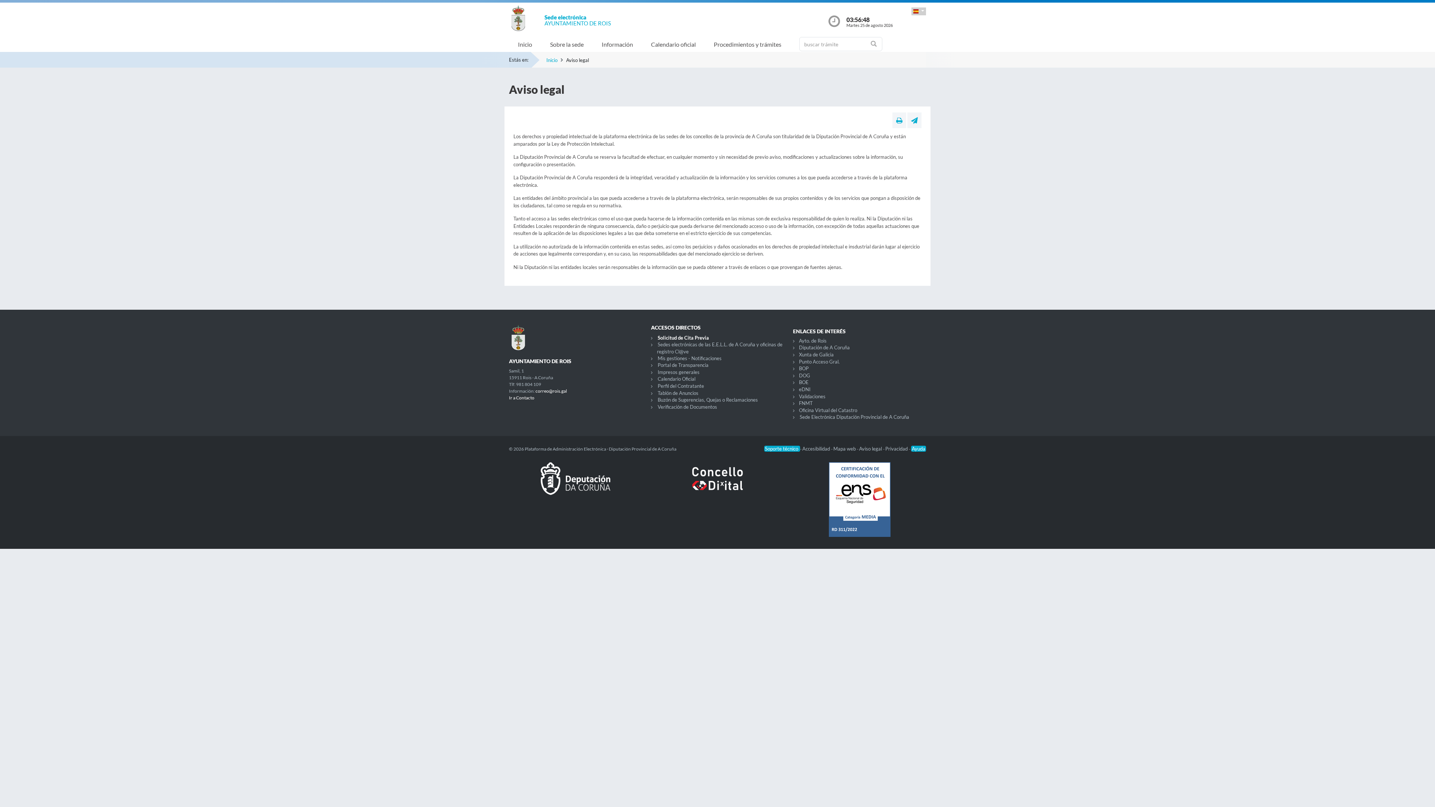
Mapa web (845, 449)
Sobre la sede (567, 44)
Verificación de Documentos (687, 407)
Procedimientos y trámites (747, 44)
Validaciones (812, 396)
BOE (804, 382)
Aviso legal (871, 449)
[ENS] (859, 505)
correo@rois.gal (551, 391)
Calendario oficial (673, 44)
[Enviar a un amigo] (914, 120)
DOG (804, 375)
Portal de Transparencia (683, 365)
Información (617, 44)
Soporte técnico (782, 449)
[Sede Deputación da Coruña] (575, 484)
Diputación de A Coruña (824, 347)
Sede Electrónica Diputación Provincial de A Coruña (854, 417)
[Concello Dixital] (717, 484)
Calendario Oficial (676, 379)
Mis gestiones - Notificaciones (690, 358)
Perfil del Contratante (681, 386)
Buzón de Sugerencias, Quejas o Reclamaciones (708, 400)
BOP (804, 368)
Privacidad (897, 449)
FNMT (806, 403)
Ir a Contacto (521, 398)
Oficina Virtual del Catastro (828, 410)
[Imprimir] (899, 120)
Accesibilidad (816, 449)
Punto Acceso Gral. (819, 362)
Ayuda (918, 449)
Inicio (525, 44)
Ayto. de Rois (813, 341)
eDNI (805, 389)
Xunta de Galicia (816, 355)
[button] (918, 11)
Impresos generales (679, 372)
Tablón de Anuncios (678, 393)
